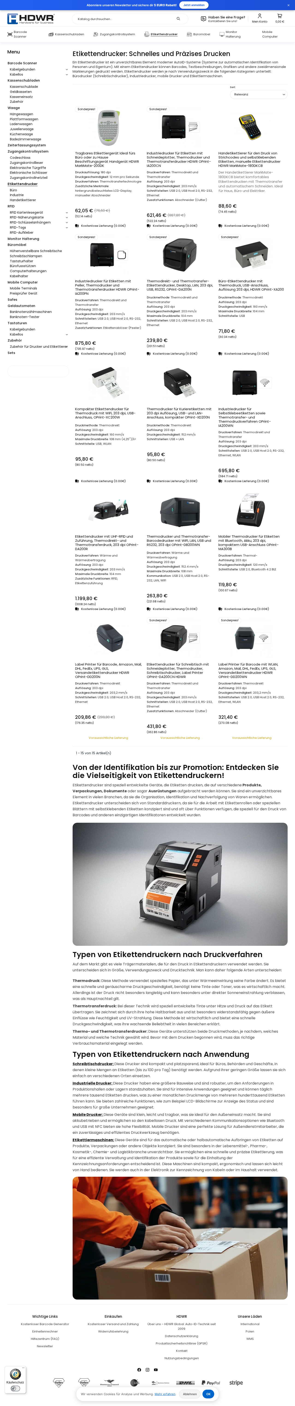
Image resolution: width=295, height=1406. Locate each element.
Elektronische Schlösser (28, 172)
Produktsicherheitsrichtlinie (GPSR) (181, 1343)
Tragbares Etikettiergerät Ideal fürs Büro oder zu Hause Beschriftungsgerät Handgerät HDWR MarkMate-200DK (107, 159)
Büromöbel (17, 244)
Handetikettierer (23, 200)
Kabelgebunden (22, 69)
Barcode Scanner (22, 63)
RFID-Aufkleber (21, 232)
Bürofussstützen (23, 266)
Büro (13, 190)
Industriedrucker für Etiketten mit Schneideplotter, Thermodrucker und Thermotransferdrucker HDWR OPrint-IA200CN (179, 159)
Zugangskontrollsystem (28, 151)
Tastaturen (17, 323)
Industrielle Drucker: (93, 1083)
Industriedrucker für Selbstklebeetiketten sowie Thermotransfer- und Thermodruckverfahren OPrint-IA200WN (244, 417)
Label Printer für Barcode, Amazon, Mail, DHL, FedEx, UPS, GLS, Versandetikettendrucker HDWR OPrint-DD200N (108, 670)
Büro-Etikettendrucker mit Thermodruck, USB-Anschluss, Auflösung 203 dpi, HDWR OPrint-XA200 (251, 285)
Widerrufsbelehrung (113, 1331)
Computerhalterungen (28, 271)
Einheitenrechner (45, 1331)
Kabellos (16, 74)
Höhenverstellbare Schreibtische (36, 251)
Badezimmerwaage (25, 139)
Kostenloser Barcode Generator (45, 1324)
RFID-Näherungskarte (27, 217)
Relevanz (241, 94)
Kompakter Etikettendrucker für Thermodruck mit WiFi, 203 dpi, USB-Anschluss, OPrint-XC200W (105, 413)
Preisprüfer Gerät (23, 293)
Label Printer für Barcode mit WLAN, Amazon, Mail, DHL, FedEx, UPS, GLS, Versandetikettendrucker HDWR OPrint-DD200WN (248, 670)
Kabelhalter (19, 276)
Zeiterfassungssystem (27, 145)
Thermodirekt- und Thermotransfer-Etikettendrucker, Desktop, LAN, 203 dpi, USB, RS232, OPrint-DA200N (180, 285)
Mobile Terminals (23, 288)
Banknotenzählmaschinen (31, 311)
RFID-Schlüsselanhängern (30, 222)
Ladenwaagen (21, 124)
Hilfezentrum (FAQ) (45, 1339)
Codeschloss (20, 157)
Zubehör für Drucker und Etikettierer (39, 346)
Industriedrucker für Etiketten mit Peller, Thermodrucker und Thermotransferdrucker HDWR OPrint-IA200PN (107, 287)
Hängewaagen (21, 114)
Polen (250, 1331)
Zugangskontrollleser (26, 162)
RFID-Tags (18, 227)
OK (208, 1394)
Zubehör (16, 101)
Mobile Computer (23, 282)
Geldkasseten (21, 91)
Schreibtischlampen (26, 256)
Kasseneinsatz (21, 96)
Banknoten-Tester (24, 317)
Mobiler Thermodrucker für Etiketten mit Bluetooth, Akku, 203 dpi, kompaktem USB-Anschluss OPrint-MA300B (249, 542)
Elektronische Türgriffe (28, 167)
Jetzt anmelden (193, 5)
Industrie (17, 195)
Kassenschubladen (24, 80)
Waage (14, 108)
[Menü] (23, 1369)
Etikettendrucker (23, 184)
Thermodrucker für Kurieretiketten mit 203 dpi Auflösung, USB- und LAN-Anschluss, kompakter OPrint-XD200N (179, 413)
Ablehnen (190, 1394)
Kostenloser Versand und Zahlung (113, 1324)
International (250, 1324)
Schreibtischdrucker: (93, 1064)
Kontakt (181, 1351)
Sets (11, 353)
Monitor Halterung (23, 238)
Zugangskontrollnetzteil (28, 177)
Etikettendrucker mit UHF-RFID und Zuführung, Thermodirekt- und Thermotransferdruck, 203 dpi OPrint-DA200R (107, 542)
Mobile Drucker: (88, 1114)
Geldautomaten (21, 306)
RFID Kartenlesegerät (26, 212)
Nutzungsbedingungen (182, 1358)
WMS (250, 1339)
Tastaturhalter (21, 261)
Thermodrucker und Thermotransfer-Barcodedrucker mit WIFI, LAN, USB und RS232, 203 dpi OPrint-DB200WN (179, 540)
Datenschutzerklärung (181, 1336)
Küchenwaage (21, 134)
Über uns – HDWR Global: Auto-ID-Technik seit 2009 (182, 1326)
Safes (12, 299)
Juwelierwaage (22, 129)
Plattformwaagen (24, 119)
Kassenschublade (24, 86)
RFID (11, 206)
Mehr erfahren (165, 1394)
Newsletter (45, 1346)
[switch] (15, 1388)
